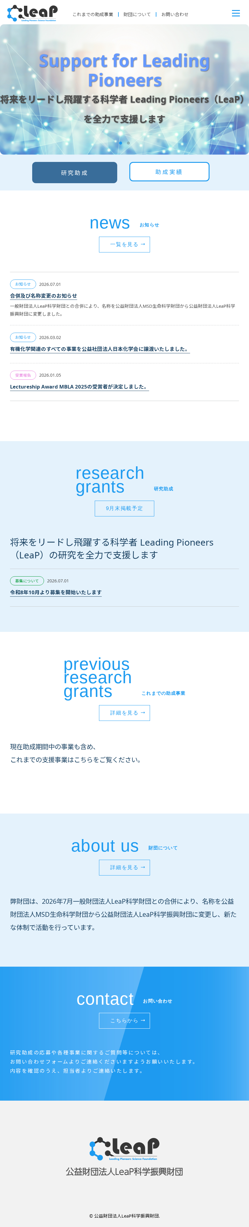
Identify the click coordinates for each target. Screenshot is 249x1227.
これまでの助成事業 (92, 14)
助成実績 (169, 172)
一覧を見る (124, 244)
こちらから (124, 1020)
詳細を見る (124, 713)
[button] (120, 143)
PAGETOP (227, 1194)
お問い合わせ (175, 14)
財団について (137, 14)
